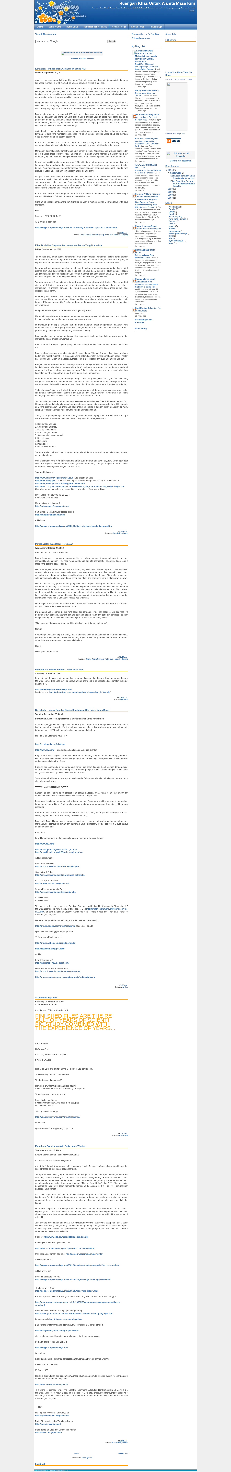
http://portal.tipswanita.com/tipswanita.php (55, 892)
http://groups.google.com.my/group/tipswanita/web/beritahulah (65, 977)
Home (76, 1453)
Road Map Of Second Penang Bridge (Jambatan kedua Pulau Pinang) (146, 66)
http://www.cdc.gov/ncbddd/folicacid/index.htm (66, 1237)
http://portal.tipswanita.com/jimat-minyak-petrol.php (60, 875)
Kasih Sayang (98, 235)
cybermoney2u (176, 241)
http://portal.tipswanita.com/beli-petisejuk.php (57, 866)
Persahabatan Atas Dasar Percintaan (54, 544)
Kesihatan (123, 533)
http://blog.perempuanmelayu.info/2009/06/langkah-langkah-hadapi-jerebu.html (72, 1279)
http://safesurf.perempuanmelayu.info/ (53, 689)
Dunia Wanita (55, 27)
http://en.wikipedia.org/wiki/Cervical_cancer (56, 849)
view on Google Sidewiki (98, 692)
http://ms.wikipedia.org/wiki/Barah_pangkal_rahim (59, 852)
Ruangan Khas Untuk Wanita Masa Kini (157, 3)
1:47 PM (123, 1134)
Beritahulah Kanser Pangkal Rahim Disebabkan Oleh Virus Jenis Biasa (72, 710)
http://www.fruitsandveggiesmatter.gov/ (54, 478)
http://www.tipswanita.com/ (48, 1424)
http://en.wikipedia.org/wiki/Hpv (50, 744)
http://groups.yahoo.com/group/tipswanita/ (55, 943)
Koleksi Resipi (119, 27)
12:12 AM (123, 657)
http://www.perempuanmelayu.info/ (51, 1384)
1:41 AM (123, 531)
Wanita (125, 1443)
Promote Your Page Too (175, 133)
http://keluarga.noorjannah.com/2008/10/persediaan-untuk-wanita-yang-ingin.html (74, 1313)
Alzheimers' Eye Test (46, 997)
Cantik (115, 533)
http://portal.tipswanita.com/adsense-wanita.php (58, 971)
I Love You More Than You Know (178, 79)
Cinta (82, 235)
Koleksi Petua (137, 27)
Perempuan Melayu (178, 233)
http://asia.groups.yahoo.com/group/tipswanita (57, 1330)
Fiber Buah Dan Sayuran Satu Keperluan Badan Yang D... (182, 183)
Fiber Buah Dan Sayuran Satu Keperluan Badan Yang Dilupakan (68, 245)
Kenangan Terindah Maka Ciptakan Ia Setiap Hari (60, 68)
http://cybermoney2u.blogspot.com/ (52, 506)
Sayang (125, 235)
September (175, 173)
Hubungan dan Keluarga (95, 27)
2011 (170, 170)
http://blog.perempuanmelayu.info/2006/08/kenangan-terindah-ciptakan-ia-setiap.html (76, 227)
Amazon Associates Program (148, 229)
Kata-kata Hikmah (113, 235)
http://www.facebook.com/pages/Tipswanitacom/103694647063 (65, 1248)
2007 (170, 198)
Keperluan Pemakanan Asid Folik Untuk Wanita (60, 1146)
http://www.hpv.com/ (44, 750)
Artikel (125, 987)
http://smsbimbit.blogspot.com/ (50, 515)
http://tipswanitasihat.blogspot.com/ (52, 883)
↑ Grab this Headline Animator (81, 58)
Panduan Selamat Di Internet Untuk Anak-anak (59, 669)
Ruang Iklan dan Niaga (146, 226)
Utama (40, 27)
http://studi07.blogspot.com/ (48, 1432)
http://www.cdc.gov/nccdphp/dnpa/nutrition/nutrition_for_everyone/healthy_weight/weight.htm (79, 486)
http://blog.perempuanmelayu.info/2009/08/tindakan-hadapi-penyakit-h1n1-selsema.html (77, 1265)
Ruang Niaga (156, 27)
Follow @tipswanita (141, 38)
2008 (170, 195)
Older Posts (123, 1453)
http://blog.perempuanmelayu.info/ (65, 1319)
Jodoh (138, 96)
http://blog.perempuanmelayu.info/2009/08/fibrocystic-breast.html (66, 1291)
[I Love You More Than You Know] (177, 130)
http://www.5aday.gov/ (45, 481)
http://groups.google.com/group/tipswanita (55, 926)
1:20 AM (123, 985)
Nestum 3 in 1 (141, 120)
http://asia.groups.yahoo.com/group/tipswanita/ (57, 1117)
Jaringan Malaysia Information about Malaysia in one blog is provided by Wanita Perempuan (146, 56)
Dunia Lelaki (72, 27)
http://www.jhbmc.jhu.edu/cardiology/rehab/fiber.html (60, 483)
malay (172, 226)
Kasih (88, 235)
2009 (170, 192)
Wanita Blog (141, 329)
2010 (170, 189)
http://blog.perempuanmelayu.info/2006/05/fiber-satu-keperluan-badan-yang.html (73, 526)
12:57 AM (123, 698)
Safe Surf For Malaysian (146, 139)
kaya (171, 243)
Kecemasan (174, 231)
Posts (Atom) (87, 1458)
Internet (124, 700)
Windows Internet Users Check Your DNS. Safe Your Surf (147, 143)
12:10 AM (123, 233)
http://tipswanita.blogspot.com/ (49, 949)
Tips (171, 236)
